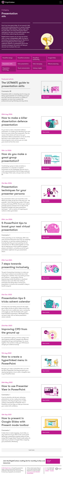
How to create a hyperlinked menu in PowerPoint (14, 360)
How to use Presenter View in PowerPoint (15, 387)
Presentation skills (7, 64)
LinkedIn (47, 470)
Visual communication (24, 68)
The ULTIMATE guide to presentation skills (15, 84)
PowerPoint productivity (36, 58)
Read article (46, 97)
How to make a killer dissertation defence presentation (14, 121)
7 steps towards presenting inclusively (15, 265)
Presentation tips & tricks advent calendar (16, 299)
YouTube (52, 470)
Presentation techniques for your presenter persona (14, 190)
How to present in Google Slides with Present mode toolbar (15, 421)
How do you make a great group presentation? (14, 157)
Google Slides (52, 58)
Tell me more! (49, 461)
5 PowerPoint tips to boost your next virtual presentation (16, 226)
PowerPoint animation (24, 58)
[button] (61, 2)
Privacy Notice (30, 473)
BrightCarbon (8, 2)
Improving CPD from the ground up (14, 330)
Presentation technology (6, 69)
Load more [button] (31, 450)
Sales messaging (37, 64)
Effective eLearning (53, 64)
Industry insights (37, 68)
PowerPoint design (8, 58)
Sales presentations (23, 64)
